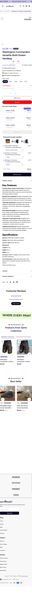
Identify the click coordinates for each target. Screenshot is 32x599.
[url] (16, 477)
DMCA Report (15, 579)
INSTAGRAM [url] (16, 483)
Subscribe (9, 513)
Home (1, 11)
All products (7, 11)
